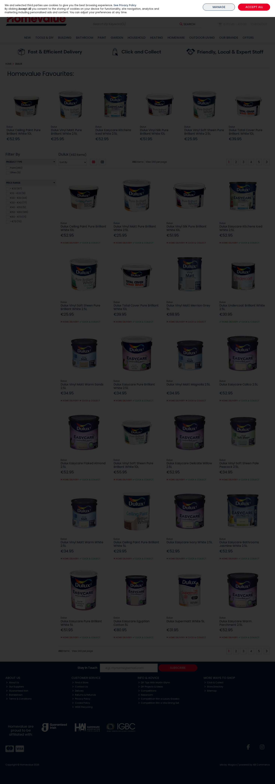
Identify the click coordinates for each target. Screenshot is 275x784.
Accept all (254, 7)
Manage (219, 7)
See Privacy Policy (125, 5)
